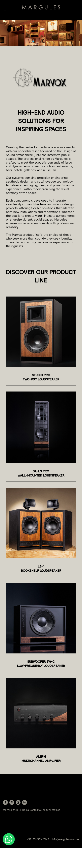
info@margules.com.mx (65, 839)
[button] (9, 839)
